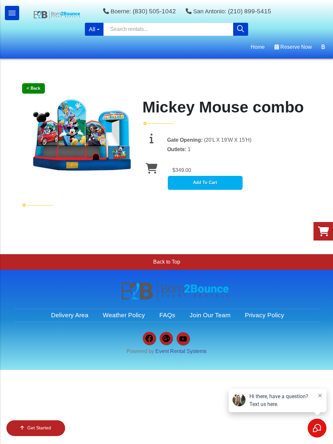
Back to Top (166, 262)
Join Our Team (210, 315)
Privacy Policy (264, 315)
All (92, 29)
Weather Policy (124, 315)
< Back (33, 88)
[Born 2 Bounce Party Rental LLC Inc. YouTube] (183, 338)
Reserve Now (295, 47)
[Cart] (323, 47)
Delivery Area (69, 315)
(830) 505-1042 (154, 11)
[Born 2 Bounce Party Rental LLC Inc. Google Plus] (166, 338)
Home (258, 47)
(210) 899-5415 (249, 11)
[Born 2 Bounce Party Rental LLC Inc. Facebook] (149, 338)
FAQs (167, 315)
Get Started (39, 427)
